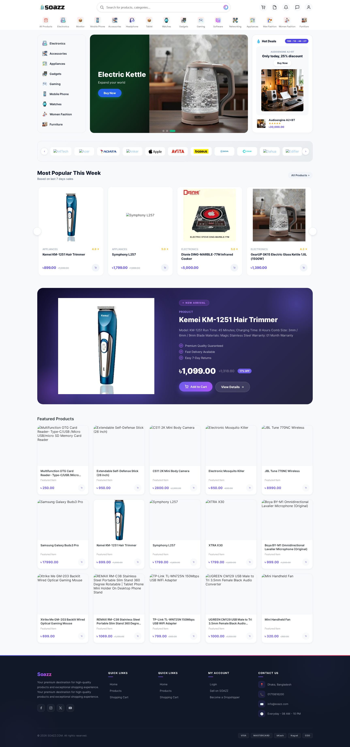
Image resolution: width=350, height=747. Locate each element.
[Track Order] (275, 7)
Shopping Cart (119, 697)
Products (116, 690)
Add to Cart (198, 386)
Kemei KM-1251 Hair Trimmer (64, 254)
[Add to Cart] (95, 268)
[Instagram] (51, 708)
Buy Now (110, 93)
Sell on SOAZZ (219, 690)
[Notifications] (286, 7)
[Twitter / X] (60, 708)
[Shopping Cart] (263, 7)
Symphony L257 (124, 254)
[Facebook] (41, 708)
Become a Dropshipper (225, 697)
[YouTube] (70, 708)
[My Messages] (297, 7)
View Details (230, 387)
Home (113, 684)
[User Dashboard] (309, 7)
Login (213, 684)
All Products (300, 175)
